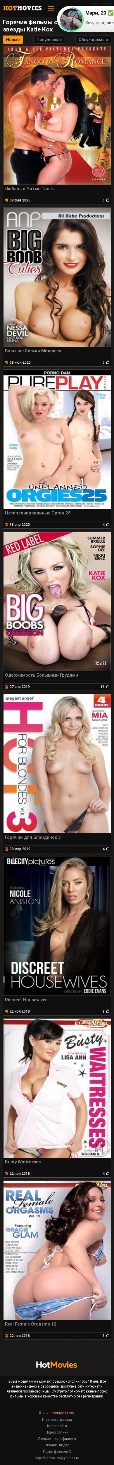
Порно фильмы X (57, 1452)
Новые (13, 39)
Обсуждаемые (93, 39)
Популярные (49, 39)
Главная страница (57, 1420)
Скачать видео (57, 1445)
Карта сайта (57, 1426)
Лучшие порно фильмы (57, 1439)
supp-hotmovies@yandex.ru (57, 1458)
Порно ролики (57, 1432)
